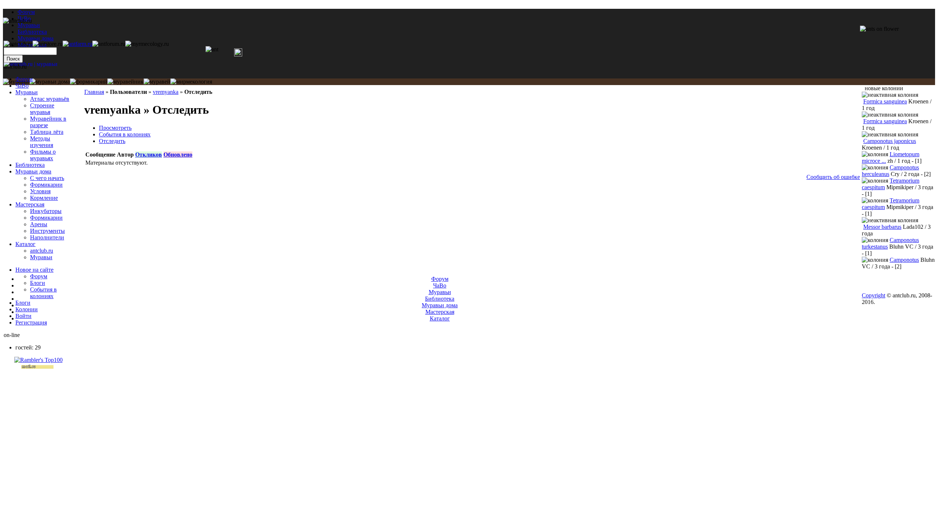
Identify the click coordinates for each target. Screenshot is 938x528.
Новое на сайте (34, 270)
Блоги (37, 283)
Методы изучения (41, 141)
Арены (38, 224)
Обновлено (177, 154)
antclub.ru (41, 250)
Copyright (873, 295)
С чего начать (47, 178)
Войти (23, 316)
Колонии (26, 309)
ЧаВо (22, 85)
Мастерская (29, 204)
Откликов (148, 154)
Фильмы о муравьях (43, 154)
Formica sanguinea (885, 101)
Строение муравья (42, 108)
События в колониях (125, 134)
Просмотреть (115, 128)
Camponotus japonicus (889, 141)
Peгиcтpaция (31, 322)
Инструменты (47, 231)
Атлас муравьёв (49, 99)
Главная (94, 92)
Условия (40, 191)
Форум (26, 12)
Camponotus (904, 260)
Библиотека (30, 165)
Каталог (25, 244)
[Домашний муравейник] (77, 44)
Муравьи (26, 92)
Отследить (112, 141)
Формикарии (46, 185)
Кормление (44, 198)
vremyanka (165, 92)
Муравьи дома (33, 171)
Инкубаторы (46, 211)
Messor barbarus (882, 227)
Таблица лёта (46, 132)
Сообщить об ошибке (833, 177)
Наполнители (47, 237)
